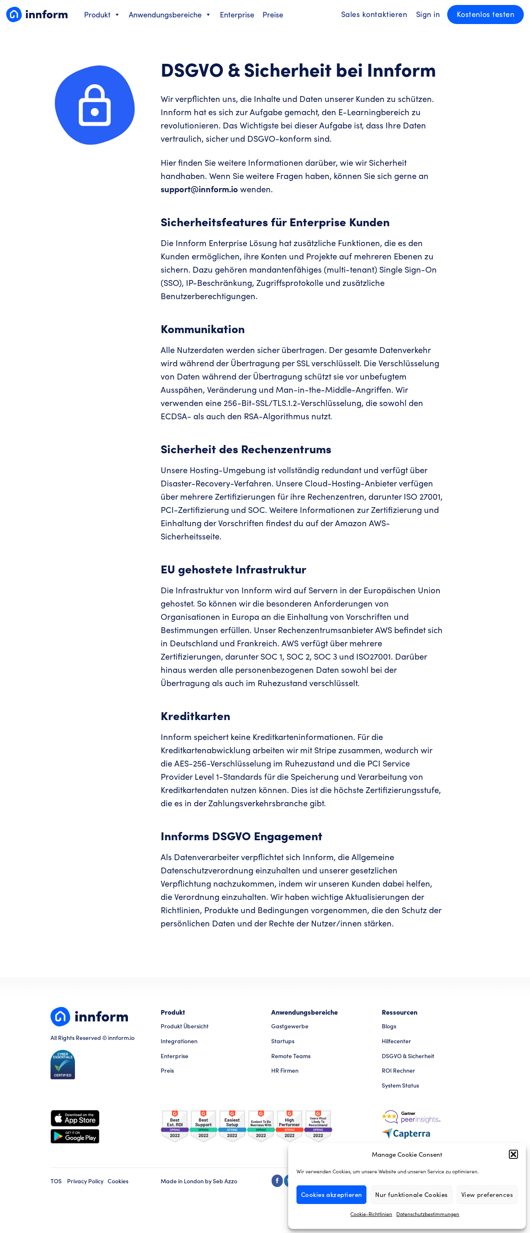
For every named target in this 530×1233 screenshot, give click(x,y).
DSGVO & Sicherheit (408, 1056)
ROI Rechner (398, 1070)
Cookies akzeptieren (331, 1194)
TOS (56, 1181)
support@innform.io (199, 188)
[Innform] (36, 14)
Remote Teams (291, 1056)
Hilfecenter (396, 1041)
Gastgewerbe (289, 1026)
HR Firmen (285, 1070)
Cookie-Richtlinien (371, 1214)
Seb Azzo (225, 1181)
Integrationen (179, 1041)
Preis (167, 1070)
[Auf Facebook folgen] (277, 1181)
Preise (273, 14)
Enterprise (237, 14)
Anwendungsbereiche (165, 14)
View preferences (487, 1194)
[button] (513, 1154)
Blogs (389, 1026)
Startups (282, 1041)
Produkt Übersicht (185, 1026)
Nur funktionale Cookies (411, 1194)
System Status (400, 1085)
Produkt (97, 14)
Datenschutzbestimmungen (427, 1214)
